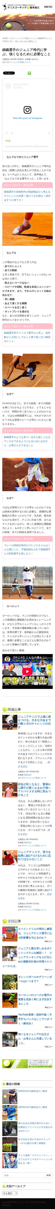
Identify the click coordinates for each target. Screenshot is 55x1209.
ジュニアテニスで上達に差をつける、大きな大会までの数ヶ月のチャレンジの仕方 (34, 722)
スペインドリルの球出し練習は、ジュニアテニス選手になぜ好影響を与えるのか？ (35, 933)
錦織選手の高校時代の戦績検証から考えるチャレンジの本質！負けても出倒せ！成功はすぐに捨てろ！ (27, 196)
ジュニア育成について (26, 38)
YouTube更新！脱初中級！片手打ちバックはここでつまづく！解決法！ (35, 1019)
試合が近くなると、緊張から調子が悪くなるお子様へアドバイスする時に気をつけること (34, 789)
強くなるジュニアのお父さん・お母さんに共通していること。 (35, 1038)
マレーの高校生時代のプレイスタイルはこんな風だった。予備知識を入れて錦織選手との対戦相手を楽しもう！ (27, 549)
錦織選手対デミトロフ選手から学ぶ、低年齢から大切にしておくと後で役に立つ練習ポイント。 (27, 337)
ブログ (12, 38)
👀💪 (8, 140)
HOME (5, 38)
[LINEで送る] (29, 73)
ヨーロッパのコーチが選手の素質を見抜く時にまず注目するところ (35, 999)
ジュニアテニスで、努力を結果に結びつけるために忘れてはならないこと (34, 855)
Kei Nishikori (28, 146)
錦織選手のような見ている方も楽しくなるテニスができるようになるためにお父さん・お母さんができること (27, 441)
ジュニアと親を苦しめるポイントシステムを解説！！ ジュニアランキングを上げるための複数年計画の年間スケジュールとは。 (27, 957)
